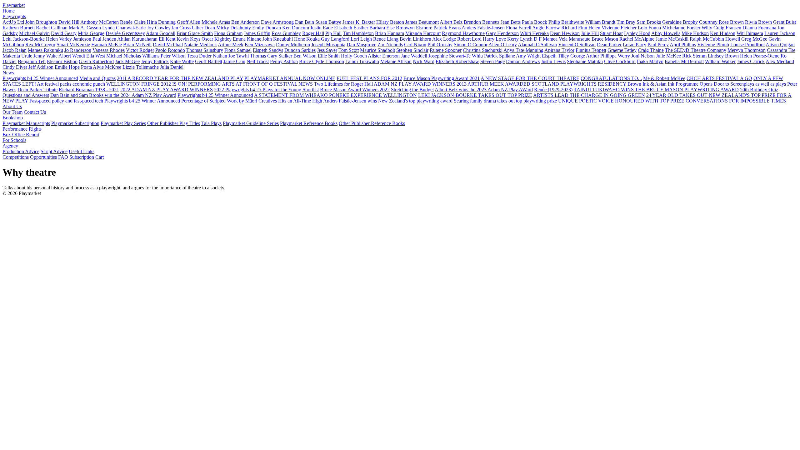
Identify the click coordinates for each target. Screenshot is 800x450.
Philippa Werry (615, 55)
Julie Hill (590, 33)
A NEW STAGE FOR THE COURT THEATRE (530, 78)
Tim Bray (626, 22)
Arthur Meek (230, 44)
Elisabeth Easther (351, 27)
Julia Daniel (171, 67)
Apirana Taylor (559, 50)
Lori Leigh (361, 39)
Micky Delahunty (233, 27)
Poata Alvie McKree (101, 67)
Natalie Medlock (200, 44)
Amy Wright (528, 55)
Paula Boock (534, 22)
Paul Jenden (104, 39)
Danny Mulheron (293, 44)
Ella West (95, 55)
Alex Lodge (444, 39)
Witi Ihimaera (750, 33)
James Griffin (257, 33)
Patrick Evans (447, 27)
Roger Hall (313, 33)
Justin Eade (321, 27)
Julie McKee (668, 55)
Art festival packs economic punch (71, 84)
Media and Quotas (97, 78)
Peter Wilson (173, 55)
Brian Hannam (389, 33)
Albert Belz (451, 22)
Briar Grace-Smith (195, 33)
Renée (126, 22)
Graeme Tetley (622, 50)
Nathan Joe (224, 55)
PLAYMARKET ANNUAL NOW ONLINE (289, 78)
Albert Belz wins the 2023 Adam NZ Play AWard (484, 89)
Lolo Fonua (649, 27)
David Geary (64, 33)
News (8, 72)
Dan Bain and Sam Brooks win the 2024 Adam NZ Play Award (113, 95)
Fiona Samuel (238, 50)
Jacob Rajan (14, 50)
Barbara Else (382, 27)
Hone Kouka (307, 39)
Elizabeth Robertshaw (457, 61)
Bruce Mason (605, 39)
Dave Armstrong (277, 22)
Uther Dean (203, 27)
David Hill (68, 22)
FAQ (63, 157)
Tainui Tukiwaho (362, 61)
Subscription (81, 157)
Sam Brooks (649, 22)
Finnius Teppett (591, 50)
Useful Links (81, 151)
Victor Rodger (140, 50)
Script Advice (54, 151)
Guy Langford (335, 39)
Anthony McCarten (99, 22)
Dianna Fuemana (759, 27)
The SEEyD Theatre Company (695, 50)
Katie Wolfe (182, 61)
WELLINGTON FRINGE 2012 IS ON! (146, 84)
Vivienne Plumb (713, 44)
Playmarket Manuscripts (26, 123)
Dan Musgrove (361, 44)
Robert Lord (469, 39)
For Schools (14, 140)
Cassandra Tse (781, 50)
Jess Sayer (327, 50)
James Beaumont (422, 22)
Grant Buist (784, 22)
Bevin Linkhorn (415, 39)
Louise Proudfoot (747, 44)
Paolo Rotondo (170, 50)
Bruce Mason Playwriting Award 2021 (441, 78)
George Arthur (584, 55)
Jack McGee (127, 61)
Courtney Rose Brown (721, 22)
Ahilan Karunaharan (137, 39)
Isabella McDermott (684, 61)
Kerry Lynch (519, 39)
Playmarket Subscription (75, 123)
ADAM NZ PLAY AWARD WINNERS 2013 (420, 84)
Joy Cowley (159, 27)
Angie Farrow (546, 27)
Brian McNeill (137, 44)
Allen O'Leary (502, 44)
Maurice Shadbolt (377, 50)
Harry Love (494, 39)
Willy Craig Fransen (721, 27)
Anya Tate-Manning (523, 50)
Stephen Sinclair (412, 50)
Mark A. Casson (85, 27)
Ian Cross (181, 27)
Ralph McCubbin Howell (715, 39)
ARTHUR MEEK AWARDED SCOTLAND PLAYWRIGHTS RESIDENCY (547, 84)
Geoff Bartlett (208, 61)
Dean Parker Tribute (38, 89)
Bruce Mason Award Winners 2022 (355, 89)
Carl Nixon (415, 44)
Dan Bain (304, 22)
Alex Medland (780, 61)
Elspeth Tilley (555, 55)
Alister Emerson (384, 55)
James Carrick (751, 61)
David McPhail (168, 44)
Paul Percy (658, 44)
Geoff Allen (188, 22)
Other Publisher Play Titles (173, 123)
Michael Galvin (34, 33)
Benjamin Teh (32, 61)
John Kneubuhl (277, 39)
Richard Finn (574, 27)
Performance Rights (22, 129)
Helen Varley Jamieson (68, 39)
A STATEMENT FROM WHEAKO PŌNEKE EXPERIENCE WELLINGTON (335, 95)
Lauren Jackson (779, 33)
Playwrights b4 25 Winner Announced (40, 78)
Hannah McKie (106, 44)
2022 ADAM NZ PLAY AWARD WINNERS (166, 89)
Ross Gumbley (286, 33)
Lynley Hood (637, 33)
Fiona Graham (228, 33)
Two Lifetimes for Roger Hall (343, 84)
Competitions (15, 157)
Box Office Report (20, 134)
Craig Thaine (651, 50)
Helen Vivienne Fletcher (612, 27)
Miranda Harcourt (423, 33)
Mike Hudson (695, 33)
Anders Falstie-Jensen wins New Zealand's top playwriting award (387, 100)
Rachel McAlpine (636, 39)
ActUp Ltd (13, 22)
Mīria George (91, 33)
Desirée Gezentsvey (125, 33)
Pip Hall (333, 33)
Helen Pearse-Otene (759, 55)
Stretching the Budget (412, 89)
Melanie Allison (396, 61)
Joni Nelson (643, 55)
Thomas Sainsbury (204, 50)
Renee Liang (385, 39)
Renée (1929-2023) (553, 89)
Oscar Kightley (217, 39)
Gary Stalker (279, 55)
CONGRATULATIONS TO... (611, 78)
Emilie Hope (67, 67)
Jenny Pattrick (155, 61)
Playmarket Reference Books (309, 123)
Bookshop (12, 117)
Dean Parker (609, 44)
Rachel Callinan (52, 27)
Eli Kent (167, 39)
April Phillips (683, 44)
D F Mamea (546, 39)
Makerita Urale (17, 55)
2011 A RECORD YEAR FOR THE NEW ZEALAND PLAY (180, 78)
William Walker (720, 61)
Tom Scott (348, 50)
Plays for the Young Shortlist (290, 89)
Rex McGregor (40, 44)
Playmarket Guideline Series (251, 123)
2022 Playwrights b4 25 (238, 89)
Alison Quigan (780, 44)
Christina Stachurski (482, 50)
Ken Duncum (295, 27)
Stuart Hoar (611, 33)
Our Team (12, 112)
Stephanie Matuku (585, 61)
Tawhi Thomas (251, 55)
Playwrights (14, 16)
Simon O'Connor (471, 44)
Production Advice (20, 151)
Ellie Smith (329, 55)
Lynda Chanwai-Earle (124, 27)
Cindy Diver (14, 67)
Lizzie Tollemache (140, 67)
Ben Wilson (305, 55)
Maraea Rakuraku (45, 50)
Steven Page (492, 61)
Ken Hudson (722, 33)
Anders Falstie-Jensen (483, 27)
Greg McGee (754, 39)
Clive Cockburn (620, 61)
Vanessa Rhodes (108, 50)
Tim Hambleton (358, 33)
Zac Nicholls (390, 44)
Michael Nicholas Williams (132, 55)
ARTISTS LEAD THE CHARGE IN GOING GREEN (589, 95)
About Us (12, 106)
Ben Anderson (245, 22)
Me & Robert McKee (664, 78)
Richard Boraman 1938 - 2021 (89, 89)
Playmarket (13, 5)
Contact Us (35, 112)
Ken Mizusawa (260, 44)
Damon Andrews (523, 61)
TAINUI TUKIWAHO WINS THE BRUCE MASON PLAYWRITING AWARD (656, 89)
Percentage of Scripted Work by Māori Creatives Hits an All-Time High (251, 100)
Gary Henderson (502, 33)
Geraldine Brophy (680, 22)
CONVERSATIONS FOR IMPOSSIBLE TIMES (736, 100)
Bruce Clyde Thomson (321, 61)
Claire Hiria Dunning (155, 22)
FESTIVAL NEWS (293, 84)
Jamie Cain (234, 61)
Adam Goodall (160, 33)
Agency (10, 145)
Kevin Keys (188, 39)
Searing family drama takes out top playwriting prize (505, 100)
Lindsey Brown (723, 55)
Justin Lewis (553, 61)
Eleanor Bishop (62, 61)
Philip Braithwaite (566, 22)
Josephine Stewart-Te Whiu (455, 55)
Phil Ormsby (440, 44)
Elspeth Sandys (268, 50)
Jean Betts (511, 22)
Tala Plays (211, 123)
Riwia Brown (758, 22)
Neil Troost (258, 61)
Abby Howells (665, 33)
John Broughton (41, 22)
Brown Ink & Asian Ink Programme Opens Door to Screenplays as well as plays (707, 84)
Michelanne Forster (681, 27)
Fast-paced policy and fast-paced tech (66, 100)
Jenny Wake (45, 55)
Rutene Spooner (446, 50)
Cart (99, 157)
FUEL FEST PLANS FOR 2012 (369, 78)
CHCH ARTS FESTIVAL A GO (719, 78)
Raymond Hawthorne (463, 33)
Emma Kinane (247, 39)
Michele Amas (216, 22)
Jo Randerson (77, 50)
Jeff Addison (40, 67)
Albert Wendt (71, 55)
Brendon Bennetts (481, 22)
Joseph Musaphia (328, 44)
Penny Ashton (284, 61)
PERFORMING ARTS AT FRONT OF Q (230, 84)
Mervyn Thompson (747, 50)
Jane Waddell (414, 55)
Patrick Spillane (499, 55)
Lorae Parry (634, 44)
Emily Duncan (266, 27)
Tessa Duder (199, 55)
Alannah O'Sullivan (537, 44)
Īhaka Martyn (650, 61)
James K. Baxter (358, 22)
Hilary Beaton (390, 22)
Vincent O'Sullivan (577, 44)
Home (8, 10)
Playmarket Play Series (123, 123)
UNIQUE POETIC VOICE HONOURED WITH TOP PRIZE (622, 100)
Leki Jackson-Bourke (23, 39)
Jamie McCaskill (672, 39)
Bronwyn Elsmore (414, 27)
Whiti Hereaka (534, 33)
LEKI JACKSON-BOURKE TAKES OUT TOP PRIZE (475, 95)
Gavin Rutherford (96, 61)
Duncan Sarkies (300, 50)
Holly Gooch (354, 55)
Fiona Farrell (518, 27)
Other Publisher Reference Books (372, 123)
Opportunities (43, 157)
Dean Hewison (565, 33)
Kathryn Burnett (18, 27)
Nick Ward (423, 61)
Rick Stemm (694, 55)
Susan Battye (328, 22)
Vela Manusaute (574, 39)
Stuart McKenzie (73, 44)
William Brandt (600, 22)
